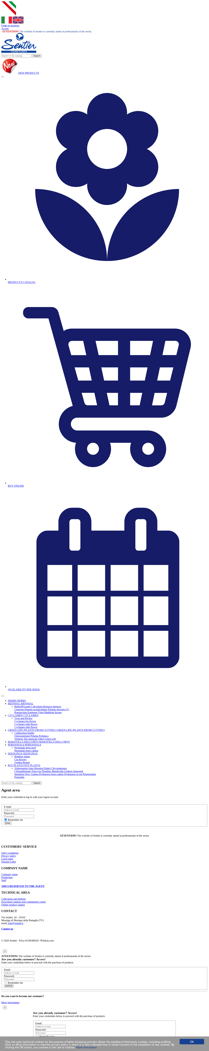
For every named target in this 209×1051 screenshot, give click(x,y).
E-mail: (7, 806)
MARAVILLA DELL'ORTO (23, 741)
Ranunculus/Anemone (26, 712)
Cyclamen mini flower (25, 727)
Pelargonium (89, 774)
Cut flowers (20, 759)
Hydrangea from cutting (51, 774)
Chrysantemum (59, 768)
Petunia (35, 736)
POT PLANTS (16, 765)
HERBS (12, 700)
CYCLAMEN (16, 715)
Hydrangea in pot (73, 774)
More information (86, 1047)
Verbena (19, 738)
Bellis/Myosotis (22, 706)
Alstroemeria (21, 768)
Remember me (15, 819)
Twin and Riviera (23, 718)
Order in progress (10, 25)
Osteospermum (22, 736)
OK (192, 1042)
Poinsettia (19, 777)
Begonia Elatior (42, 768)
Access (5, 28)
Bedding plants (22, 756)
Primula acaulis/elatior (36, 709)
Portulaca (43, 736)
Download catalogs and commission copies (23, 901)
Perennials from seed (25, 747)
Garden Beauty (22, 762)
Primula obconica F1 (58, 709)
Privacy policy (8, 856)
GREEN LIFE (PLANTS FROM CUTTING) (32, 730)
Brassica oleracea (52, 706)
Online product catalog (13, 904)
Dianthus (47, 771)
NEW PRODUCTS (28, 73)
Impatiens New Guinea (26, 774)
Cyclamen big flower (25, 721)
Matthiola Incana (53, 712)
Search (36, 56)
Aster (31, 768)
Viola (41, 712)
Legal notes (7, 858)
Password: (9, 813)
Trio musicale (31, 738)
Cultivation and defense (13, 899)
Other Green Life (47, 738)
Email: (7, 969)
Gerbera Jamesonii (73, 771)
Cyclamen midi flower (25, 724)
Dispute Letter (8, 861)
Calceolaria (37, 706)
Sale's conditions (9, 853)
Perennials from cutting (26, 750)
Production (7, 877)
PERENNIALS (16, 744)
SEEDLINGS (15, 753)
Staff (3, 880)
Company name (9, 874)
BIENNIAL (14, 703)
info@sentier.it (15, 923)
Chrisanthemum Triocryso (28, 771)
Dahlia (30, 733)
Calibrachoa (20, 733)
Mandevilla (58, 771)
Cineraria (19, 709)
